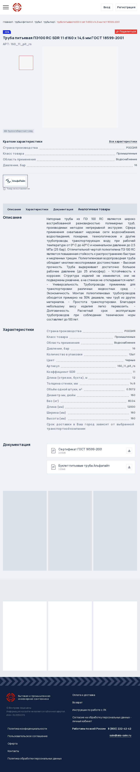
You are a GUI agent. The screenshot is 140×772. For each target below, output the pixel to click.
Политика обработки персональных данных (35, 758)
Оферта (13, 743)
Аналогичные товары (94, 209)
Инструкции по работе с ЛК (89, 710)
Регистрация (126, 7)
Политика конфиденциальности (27, 728)
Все (123, 141)
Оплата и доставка (83, 695)
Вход (107, 7)
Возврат (77, 702)
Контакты (13, 751)
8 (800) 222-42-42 (119, 728)
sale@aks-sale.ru (120, 735)
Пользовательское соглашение (28, 736)
